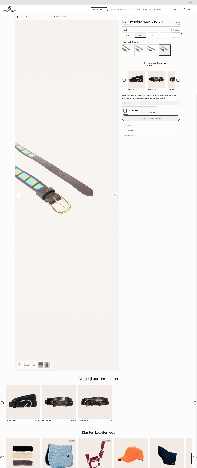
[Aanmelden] (189, 9)
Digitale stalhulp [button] (99, 9)
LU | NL (191, 2)
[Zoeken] (184, 9)
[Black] (129, 72)
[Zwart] (127, 50)
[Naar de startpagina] (9, 9)
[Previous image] (18, 195)
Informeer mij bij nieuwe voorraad (151, 118)
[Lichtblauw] (165, 50)
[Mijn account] (189, 9)
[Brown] (131, 72)
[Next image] (114, 195)
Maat (124, 30)
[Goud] (140, 50)
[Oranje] (152, 50)
